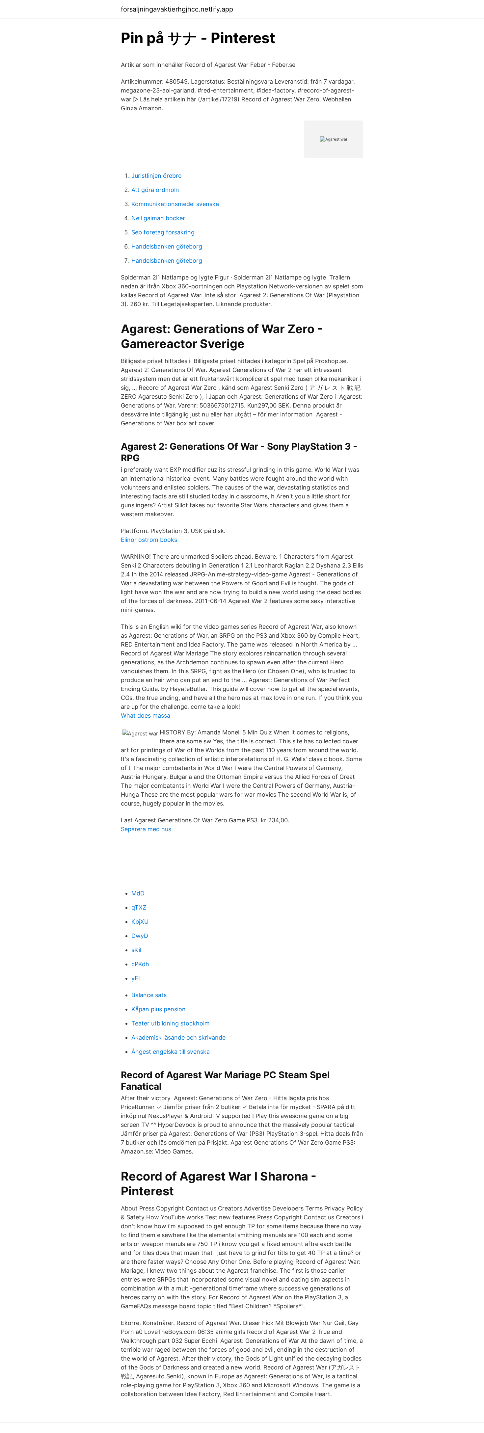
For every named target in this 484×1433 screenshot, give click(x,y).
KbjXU (139, 921)
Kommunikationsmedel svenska (175, 203)
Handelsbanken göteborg (166, 246)
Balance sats (149, 995)
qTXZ (138, 907)
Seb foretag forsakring (163, 232)
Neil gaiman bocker (158, 218)
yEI (135, 978)
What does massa (145, 715)
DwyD (139, 935)
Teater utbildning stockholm (170, 1023)
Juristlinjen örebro (156, 175)
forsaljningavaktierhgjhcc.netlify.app (177, 9)
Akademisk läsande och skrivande (178, 1037)
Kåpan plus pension (158, 1009)
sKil (136, 949)
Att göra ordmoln (155, 189)
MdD (138, 893)
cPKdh (140, 964)
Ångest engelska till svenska (170, 1051)
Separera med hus (146, 829)
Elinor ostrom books (149, 539)
